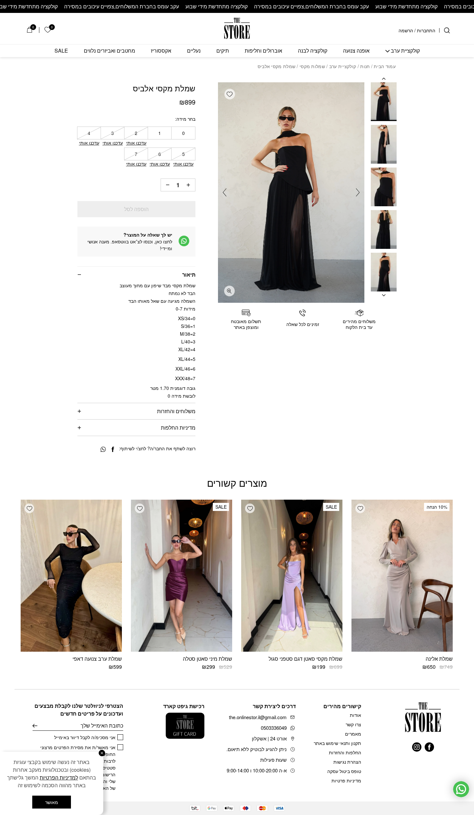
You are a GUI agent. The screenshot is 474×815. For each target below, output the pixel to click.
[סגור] (102, 753)
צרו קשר (353, 724)
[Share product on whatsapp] (103, 449)
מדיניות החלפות (178, 427)
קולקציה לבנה (312, 50)
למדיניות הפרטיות (59, 777)
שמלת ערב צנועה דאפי (97, 658)
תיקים (222, 50)
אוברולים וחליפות (263, 50)
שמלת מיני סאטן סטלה (207, 658)
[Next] (227, 192)
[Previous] (355, 192)
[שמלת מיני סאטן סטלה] (181, 576)
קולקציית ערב (405, 50)
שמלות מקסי (312, 66)
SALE (61, 50)
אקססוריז (161, 50)
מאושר (51, 802)
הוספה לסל (136, 209)
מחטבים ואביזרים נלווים (109, 50)
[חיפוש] (447, 30)
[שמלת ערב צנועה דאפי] (71, 576)
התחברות (426, 30)
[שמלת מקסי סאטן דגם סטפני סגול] (291, 576)
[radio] (183, 133)
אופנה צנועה (356, 50)
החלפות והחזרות (345, 752)
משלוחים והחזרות (176, 411)
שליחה (35, 725)
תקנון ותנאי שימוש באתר (337, 743)
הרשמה (406, 30)
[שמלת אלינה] (402, 576)
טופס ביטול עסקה (344, 771)
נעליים (194, 50)
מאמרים (353, 733)
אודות (355, 715)
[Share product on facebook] (113, 449)
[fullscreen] (229, 291)
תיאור (188, 274)
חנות (365, 66)
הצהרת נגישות (347, 762)
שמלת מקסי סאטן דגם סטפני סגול (305, 658)
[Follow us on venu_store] (416, 747)
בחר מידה (185, 119)
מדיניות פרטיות (346, 780)
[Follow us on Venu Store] (429, 747)
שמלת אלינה (439, 658)
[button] (229, 94)
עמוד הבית (385, 66)
